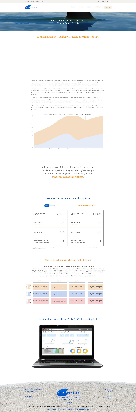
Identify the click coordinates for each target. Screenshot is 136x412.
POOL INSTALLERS (68, 402)
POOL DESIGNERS (72, 401)
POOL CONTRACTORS (73, 399)
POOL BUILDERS (61, 399)
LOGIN (108, 1)
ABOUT (89, 7)
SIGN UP (108, 7)
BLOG (109, 398)
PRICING (81, 7)
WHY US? (73, 7)
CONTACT (98, 7)
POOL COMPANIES (60, 401)
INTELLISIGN (55, 410)
